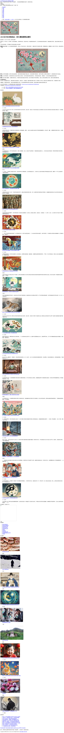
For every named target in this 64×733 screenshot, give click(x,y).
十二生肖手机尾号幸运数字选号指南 (8, 229)
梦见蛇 (3, 529)
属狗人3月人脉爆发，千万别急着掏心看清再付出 (11, 721)
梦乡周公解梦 (7, 19)
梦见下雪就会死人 (5, 569)
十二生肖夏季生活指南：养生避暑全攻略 (9, 332)
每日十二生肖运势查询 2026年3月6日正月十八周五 (11, 722)
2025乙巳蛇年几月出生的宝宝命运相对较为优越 (10, 657)
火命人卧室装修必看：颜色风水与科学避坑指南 (10, 374)
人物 (3, 9)
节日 (5, 0)
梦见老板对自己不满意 (6, 622)
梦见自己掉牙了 (5, 527)
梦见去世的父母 (5, 531)
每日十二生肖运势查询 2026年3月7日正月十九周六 (11, 716)
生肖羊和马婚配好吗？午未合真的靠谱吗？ (10, 477)
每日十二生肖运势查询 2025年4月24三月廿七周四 (11, 312)
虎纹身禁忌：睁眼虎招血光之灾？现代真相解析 (10, 456)
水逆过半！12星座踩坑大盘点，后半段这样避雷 (10, 717)
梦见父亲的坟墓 (5, 640)
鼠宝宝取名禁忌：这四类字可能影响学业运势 (10, 291)
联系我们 (20, 727)
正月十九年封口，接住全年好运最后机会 (9, 718)
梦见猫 (3, 533)
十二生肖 (12, 19)
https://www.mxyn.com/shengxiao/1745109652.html (30, 84)
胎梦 (3, 8)
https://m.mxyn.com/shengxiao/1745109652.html (13, 85)
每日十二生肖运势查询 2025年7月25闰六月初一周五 (11, 675)
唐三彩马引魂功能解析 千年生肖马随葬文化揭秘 (10, 250)
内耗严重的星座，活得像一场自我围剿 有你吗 (10, 719)
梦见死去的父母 (5, 526)
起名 (6, 0)
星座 (3, 0)
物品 (3, 12)
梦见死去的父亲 (5, 528)
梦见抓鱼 (4, 530)
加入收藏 (11, 0)
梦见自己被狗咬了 (5, 525)
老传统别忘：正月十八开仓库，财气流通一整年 (10, 720)
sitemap (17, 727)
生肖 (1, 0)
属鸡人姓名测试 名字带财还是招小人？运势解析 (10, 147)
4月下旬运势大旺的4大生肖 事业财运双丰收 (10, 353)
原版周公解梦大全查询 (12, 727)
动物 (3, 10)
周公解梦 (4, 7)
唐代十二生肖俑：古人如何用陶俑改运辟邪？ (10, 209)
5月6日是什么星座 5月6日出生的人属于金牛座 (10, 604)
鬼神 (3, 16)
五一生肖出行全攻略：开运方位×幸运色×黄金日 (10, 415)
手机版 (9, 0)
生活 (3, 14)
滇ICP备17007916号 (23, 731)
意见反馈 (23, 727)
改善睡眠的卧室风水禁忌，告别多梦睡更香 (10, 126)
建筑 (3, 15)
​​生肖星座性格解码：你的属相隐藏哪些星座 (10, 497)
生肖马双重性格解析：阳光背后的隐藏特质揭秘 (10, 167)
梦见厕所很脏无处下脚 (6, 532)
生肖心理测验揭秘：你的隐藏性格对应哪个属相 (10, 188)
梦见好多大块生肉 (5, 551)
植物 (3, 11)
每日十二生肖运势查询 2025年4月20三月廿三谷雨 (14, 87)
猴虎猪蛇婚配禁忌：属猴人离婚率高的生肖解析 (10, 394)
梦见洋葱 (4, 693)
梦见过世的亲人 (5, 524)
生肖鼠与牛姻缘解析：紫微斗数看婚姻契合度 (14, 88)
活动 (3, 13)
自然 (3, 17)
